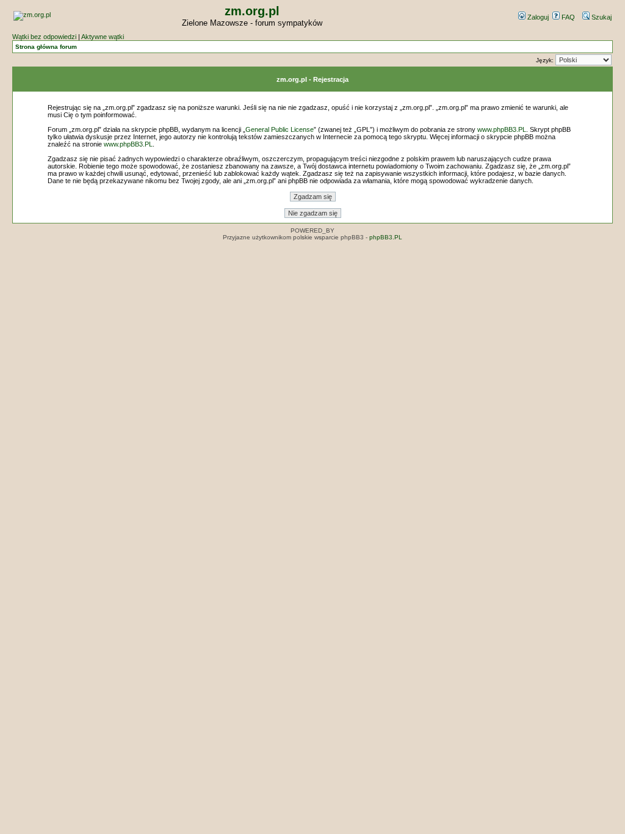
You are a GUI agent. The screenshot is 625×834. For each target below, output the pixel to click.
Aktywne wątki (102, 36)
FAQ (567, 17)
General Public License (279, 129)
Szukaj (601, 17)
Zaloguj (537, 17)
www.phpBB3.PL (501, 129)
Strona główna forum (46, 46)
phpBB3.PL (385, 237)
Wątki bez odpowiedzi (44, 36)
